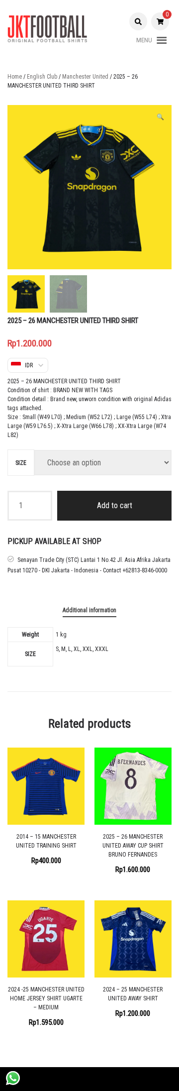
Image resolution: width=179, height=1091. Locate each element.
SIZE (20, 462)
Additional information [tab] (89, 610)
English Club (42, 76)
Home (14, 76)
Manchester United (85, 76)
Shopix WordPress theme (119, 1079)
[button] (144, 40)
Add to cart (114, 505)
